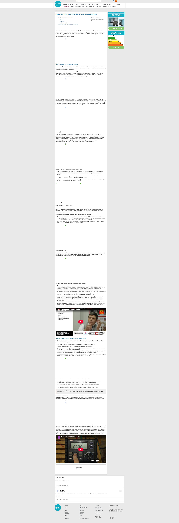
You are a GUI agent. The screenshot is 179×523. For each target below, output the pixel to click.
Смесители (98, 6)
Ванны (72, 6)
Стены (72, 4)
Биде (109, 6)
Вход (96, 510)
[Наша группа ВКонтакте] (113, 1)
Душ (86, 6)
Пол (77, 4)
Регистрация (100, 510)
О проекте (97, 505)
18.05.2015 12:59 (62, 491)
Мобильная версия (99, 508)
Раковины (91, 6)
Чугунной (62, 19)
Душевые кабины (79, 6)
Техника (114, 6)
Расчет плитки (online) (84, 518)
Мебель (87, 4)
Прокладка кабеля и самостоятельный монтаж (68, 24)
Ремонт (109, 4)
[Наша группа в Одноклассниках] (116, 1)
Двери (82, 4)
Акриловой (62, 21)
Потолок (66, 4)
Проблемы (117, 4)
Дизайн (103, 4)
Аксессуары (95, 4)
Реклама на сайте (98, 507)
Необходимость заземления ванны (65, 17)
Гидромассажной (63, 23)
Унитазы (104, 6)
